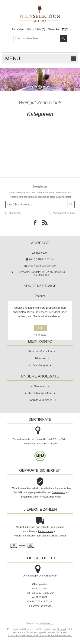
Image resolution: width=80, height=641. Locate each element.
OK (40, 328)
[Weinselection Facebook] (35, 224)
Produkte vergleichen (40, 400)
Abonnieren (14, 213)
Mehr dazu (40, 334)
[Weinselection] (40, 14)
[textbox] (36, 38)
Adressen (40, 358)
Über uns (40, 295)
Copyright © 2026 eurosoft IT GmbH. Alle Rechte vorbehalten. (40, 635)
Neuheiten (40, 386)
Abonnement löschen (64, 213)
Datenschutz (58, 492)
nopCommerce (46, 623)
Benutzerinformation (40, 351)
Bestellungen (40, 365)
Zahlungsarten (45, 531)
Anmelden (18, 29)
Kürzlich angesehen (40, 393)
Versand (46, 535)
